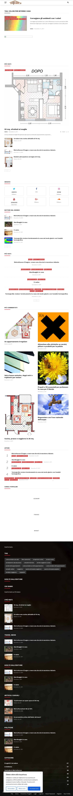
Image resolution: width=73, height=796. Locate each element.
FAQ (12, 793)
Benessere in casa (25, 269)
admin (31, 29)
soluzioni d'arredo (29, 562)
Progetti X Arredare (20, 70)
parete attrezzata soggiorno (33, 569)
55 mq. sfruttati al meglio (15, 129)
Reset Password (50, 793)
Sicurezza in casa (32, 279)
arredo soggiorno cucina (43, 562)
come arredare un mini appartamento (33, 566)
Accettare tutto (34, 788)
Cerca (16, 793)
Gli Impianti (38, 289)
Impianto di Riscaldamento (49, 289)
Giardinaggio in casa (20, 222)
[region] (23, 782)
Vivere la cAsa (48, 269)
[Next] (8, 170)
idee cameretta (26, 559)
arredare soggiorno (11, 572)
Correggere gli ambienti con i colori (45, 18)
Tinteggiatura (14, 19)
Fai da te (7, 17)
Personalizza (11, 788)
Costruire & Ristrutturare (26, 289)
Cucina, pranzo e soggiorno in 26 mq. (19, 439)
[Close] (41, 773)
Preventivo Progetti (26, 793)
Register (59, 793)
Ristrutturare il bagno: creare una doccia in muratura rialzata (34, 150)
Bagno (30, 259)
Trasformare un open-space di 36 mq (26, 700)
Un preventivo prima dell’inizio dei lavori (27, 717)
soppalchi (22, 572)
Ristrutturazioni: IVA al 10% (23, 709)
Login (35, 793)
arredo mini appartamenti (13, 566)
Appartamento (9, 70)
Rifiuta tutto (22, 788)
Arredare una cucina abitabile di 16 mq (27, 138)
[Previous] (5, 170)
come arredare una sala (12, 559)
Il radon (16, 230)
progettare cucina (38, 559)
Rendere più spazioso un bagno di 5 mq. (27, 157)
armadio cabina (10, 569)
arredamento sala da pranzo (13, 562)
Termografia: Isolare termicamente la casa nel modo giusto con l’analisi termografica (36, 294)
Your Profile (67, 793)
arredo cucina (50, 559)
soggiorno (20, 569)
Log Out (41, 793)
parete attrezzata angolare (51, 569)
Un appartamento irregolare (15, 342)
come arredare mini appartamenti (55, 566)
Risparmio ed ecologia (37, 269)
